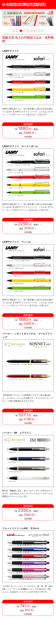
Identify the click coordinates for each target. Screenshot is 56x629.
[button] (14, 31)
